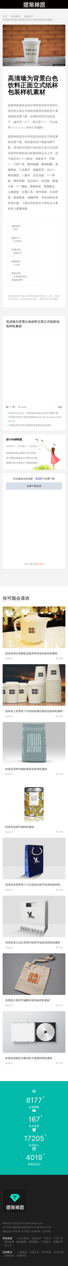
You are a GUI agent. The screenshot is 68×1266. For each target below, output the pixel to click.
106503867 (32, 462)
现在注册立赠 (34, 564)
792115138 (31, 458)
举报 (60, 407)
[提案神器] (34, 4)
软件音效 (41, 192)
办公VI (51, 169)
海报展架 (34, 1241)
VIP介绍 (17, 1231)
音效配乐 (49, 186)
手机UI (47, 1238)
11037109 (31, 453)
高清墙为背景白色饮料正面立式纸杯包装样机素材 (27, 19)
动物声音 (33, 197)
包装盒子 (28, 16)
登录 (37, 478)
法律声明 (35, 1231)
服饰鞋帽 (46, 164)
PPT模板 (21, 186)
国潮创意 (35, 186)
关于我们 (26, 1231)
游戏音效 (19, 197)
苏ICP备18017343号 (41, 1227)
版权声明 (26, 1227)
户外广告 (19, 164)
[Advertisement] (51, 233)
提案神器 (21, 208)
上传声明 (45, 1231)
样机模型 (15, 16)
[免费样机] (14, 1197)
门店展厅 (24, 169)
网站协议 (7, 1231)
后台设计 (33, 181)
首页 (5, 16)
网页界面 (19, 181)
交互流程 (38, 175)
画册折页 (38, 169)
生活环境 (59, 1252)
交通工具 (27, 192)
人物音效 (13, 192)
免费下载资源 (34, 485)
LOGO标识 (25, 158)
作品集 (45, 181)
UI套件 (26, 175)
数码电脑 (33, 164)
